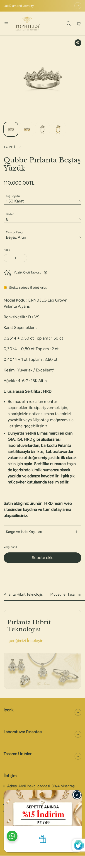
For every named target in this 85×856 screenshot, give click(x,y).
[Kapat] (77, 794)
